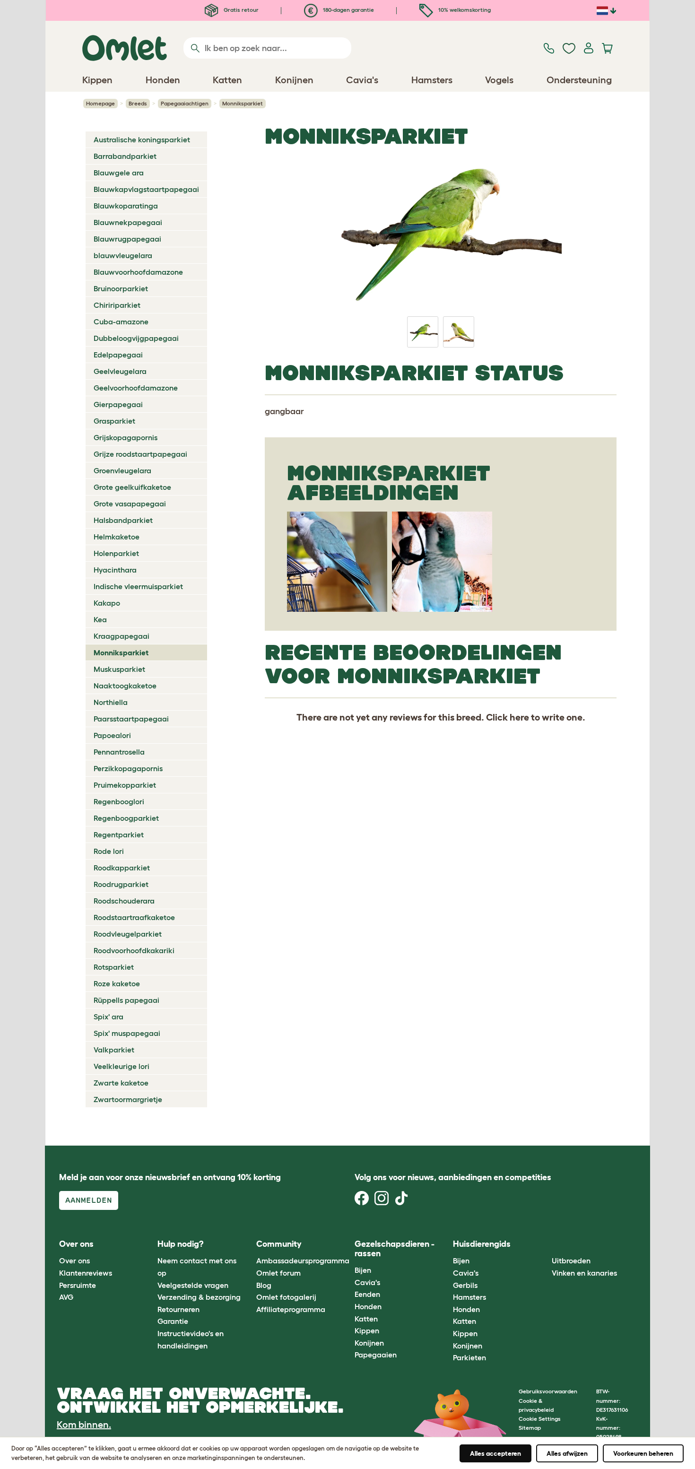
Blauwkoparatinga (126, 205)
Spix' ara (108, 1016)
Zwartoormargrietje (128, 1099)
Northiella (111, 702)
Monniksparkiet (121, 652)
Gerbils (465, 1285)
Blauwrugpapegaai (127, 239)
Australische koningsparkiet (142, 139)
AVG (66, 1297)
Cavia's (367, 1282)
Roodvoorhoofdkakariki (134, 950)
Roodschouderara (124, 900)
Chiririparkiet (117, 305)
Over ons (74, 1260)
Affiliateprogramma (290, 1309)
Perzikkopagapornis (128, 768)
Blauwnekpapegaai (128, 222)
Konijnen (369, 1343)
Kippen (367, 1330)
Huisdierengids (482, 1244)
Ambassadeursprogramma (302, 1260)
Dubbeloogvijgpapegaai (136, 338)
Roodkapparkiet (122, 867)
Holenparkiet (116, 553)
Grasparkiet (114, 421)
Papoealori (112, 735)
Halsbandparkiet (123, 520)
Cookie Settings (540, 1419)
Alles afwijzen (567, 1453)
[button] (544, 1244)
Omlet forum (278, 1273)
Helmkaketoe (116, 536)
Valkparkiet (114, 1049)
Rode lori (109, 851)
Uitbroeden (571, 1260)
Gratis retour (240, 10)
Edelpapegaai (118, 354)
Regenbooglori (119, 801)
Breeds (138, 103)
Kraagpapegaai (121, 636)
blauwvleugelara (123, 255)
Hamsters (469, 1297)
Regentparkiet (119, 834)
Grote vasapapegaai (130, 503)
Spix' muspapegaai (127, 1033)
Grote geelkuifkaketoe (132, 487)
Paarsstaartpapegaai (131, 718)
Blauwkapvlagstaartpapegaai (146, 189)
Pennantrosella (119, 752)
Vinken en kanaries (584, 1273)
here (519, 717)
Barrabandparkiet (125, 156)
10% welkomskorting (464, 10)
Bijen (363, 1270)
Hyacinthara (115, 569)
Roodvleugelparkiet (128, 934)
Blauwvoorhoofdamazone (138, 272)
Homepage (100, 103)
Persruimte (77, 1285)
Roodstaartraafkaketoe (134, 917)
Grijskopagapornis (125, 437)
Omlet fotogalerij (286, 1297)
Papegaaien (376, 1354)
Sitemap (530, 1428)
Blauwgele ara (119, 172)
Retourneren (178, 1309)
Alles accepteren (495, 1453)
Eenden (367, 1294)
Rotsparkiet (114, 967)
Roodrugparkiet (121, 884)
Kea (100, 619)
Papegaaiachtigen (184, 103)
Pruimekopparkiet (125, 785)
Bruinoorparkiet (121, 288)
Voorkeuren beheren (643, 1453)
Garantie (172, 1321)
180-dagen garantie (347, 10)
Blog (263, 1285)
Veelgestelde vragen (192, 1285)
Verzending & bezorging (199, 1297)
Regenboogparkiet (126, 818)
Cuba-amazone (121, 321)
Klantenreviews (85, 1273)
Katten (366, 1318)
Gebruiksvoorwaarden (548, 1391)
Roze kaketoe (117, 983)
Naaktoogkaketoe (125, 685)
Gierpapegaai (118, 404)
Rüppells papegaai (126, 1000)
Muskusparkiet (119, 669)
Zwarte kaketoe (121, 1082)
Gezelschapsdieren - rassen (394, 1248)
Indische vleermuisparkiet (138, 586)
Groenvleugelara (122, 470)
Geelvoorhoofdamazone (136, 387)
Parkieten (469, 1357)
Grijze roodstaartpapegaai (140, 454)
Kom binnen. (84, 1424)
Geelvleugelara (120, 371)
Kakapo (107, 603)
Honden (368, 1306)
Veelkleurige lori (121, 1066)
